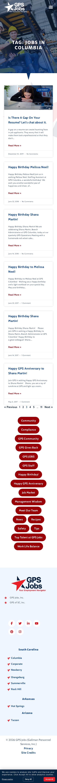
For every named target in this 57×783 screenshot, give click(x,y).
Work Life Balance (28, 546)
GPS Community (28, 438)
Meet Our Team (28, 510)
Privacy (28, 748)
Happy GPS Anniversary (28, 483)
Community (28, 420)
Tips (36, 528)
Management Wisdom (28, 501)
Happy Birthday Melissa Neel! (28, 167)
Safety (22, 528)
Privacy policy (7, 779)
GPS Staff (28, 465)
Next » (49, 407)
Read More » (14, 145)
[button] (50, 7)
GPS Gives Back (28, 447)
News (19, 519)
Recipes (36, 519)
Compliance (28, 429)
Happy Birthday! (28, 474)
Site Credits (28, 752)
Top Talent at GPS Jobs (28, 537)
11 (41, 407)
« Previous (10, 407)
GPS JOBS (29, 456)
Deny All (28, 779)
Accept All (49, 779)
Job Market (28, 492)
